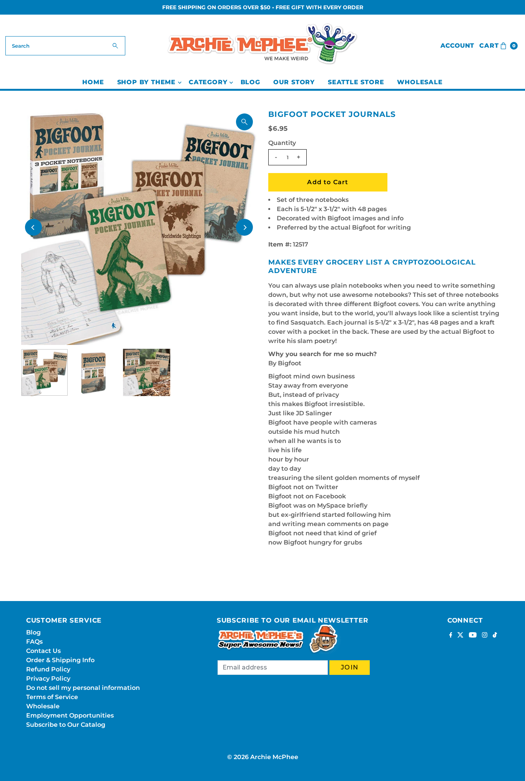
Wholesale (419, 82)
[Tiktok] (495, 635)
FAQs (34, 641)
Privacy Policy (48, 678)
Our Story (294, 82)
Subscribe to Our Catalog (65, 724)
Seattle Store (356, 82)
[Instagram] (484, 635)
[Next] (244, 227)
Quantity (282, 143)
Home (93, 82)
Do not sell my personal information (83, 687)
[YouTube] (473, 635)
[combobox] (65, 45)
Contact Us (43, 650)
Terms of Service (52, 697)
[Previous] (33, 227)
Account (457, 45)
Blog (250, 82)
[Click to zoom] (244, 121)
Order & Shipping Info (60, 660)
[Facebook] (450, 635)
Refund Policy (48, 669)
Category (208, 82)
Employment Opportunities (70, 715)
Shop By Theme (146, 82)
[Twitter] (460, 635)
